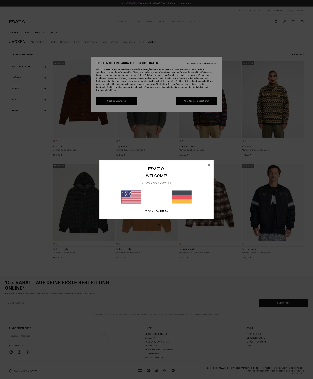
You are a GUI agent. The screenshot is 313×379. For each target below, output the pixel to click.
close (209, 165)
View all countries (156, 211)
